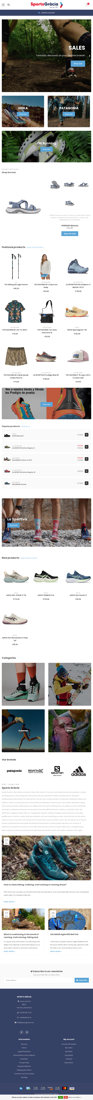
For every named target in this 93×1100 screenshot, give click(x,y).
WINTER (51, 664)
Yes (60, 1097)
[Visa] (72, 1088)
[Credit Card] (28, 1088)
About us (24, 1044)
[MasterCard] (65, 1088)
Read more (9, 902)
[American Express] (21, 1088)
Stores (24, 1048)
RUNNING (5, 710)
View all (25, 426)
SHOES (4, 664)
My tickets (69, 1051)
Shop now (78, 63)
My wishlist (69, 1055)
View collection (35, 247)
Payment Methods (24, 1066)
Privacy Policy (24, 1062)
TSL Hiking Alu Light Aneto (16, 284)
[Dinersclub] (43, 1088)
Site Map (24, 1077)
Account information (69, 1044)
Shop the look (70, 233)
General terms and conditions (24, 1055)
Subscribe (83, 980)
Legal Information (24, 1051)
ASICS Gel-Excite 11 (78, 595)
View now (23, 114)
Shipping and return (24, 1070)
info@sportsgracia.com (25, 1022)
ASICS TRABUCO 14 (46, 595)
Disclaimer (24, 1059)
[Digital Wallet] (36, 1088)
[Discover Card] (50, 1088)
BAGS (50, 710)
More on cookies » (75, 1097)
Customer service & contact (24, 1074)
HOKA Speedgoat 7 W (77, 330)
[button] (3, 56)
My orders (69, 1048)
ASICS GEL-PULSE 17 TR (16, 595)
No (66, 1097)
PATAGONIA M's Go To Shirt (15, 330)
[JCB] (57, 1088)
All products (69, 1062)
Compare (69, 1059)
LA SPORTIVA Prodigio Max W (46, 375)
